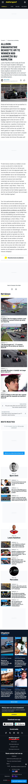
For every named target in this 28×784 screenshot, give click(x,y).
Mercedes (8, 111)
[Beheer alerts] (16, 289)
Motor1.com (14, 741)
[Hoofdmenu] (3, 2)
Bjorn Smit (6, 79)
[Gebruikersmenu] (24, 2)
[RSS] (22, 732)
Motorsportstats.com (14, 749)
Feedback (14, 756)
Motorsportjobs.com (14, 744)
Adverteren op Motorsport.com (14, 758)
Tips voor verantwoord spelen (14, 761)
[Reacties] (24, 80)
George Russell (13, 115)
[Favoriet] (20, 80)
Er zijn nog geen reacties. (14, 426)
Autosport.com (14, 746)
